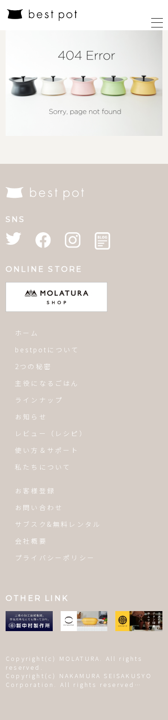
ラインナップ (39, 399)
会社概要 (31, 540)
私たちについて (43, 466)
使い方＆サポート (47, 450)
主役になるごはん (47, 383)
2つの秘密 (33, 366)
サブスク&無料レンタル (58, 524)
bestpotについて (47, 349)
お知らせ (31, 416)
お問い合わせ (39, 507)
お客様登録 (35, 490)
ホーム (27, 332)
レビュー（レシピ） (51, 433)
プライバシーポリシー (55, 557)
